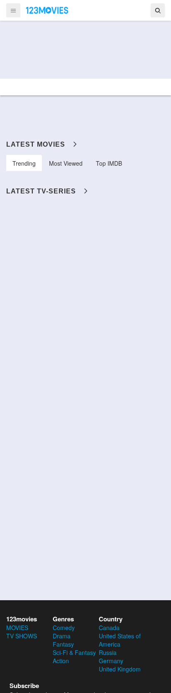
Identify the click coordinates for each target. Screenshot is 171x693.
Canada (109, 627)
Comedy (64, 627)
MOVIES (17, 627)
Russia (108, 652)
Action (61, 661)
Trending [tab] (24, 163)
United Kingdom (120, 669)
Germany (111, 661)
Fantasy (63, 644)
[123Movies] (47, 10)
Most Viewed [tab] (66, 163)
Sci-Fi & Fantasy (74, 652)
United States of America (120, 640)
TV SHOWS (21, 636)
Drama (62, 636)
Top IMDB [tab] (109, 163)
